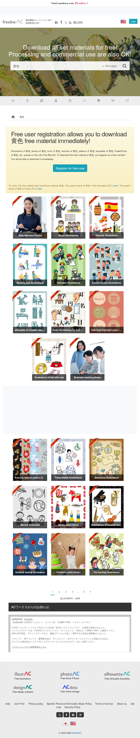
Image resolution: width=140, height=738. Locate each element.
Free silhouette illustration (117, 678)
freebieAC (77, 732)
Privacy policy (36, 703)
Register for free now (70, 168)
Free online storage (69, 691)
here (116, 185)
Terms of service (104, 703)
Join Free (19, 703)
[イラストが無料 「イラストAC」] (13, 22)
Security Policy (72, 707)
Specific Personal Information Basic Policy (69, 703)
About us (122, 703)
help (7, 703)
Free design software (22, 691)
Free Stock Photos (70, 678)
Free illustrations (23, 678)
